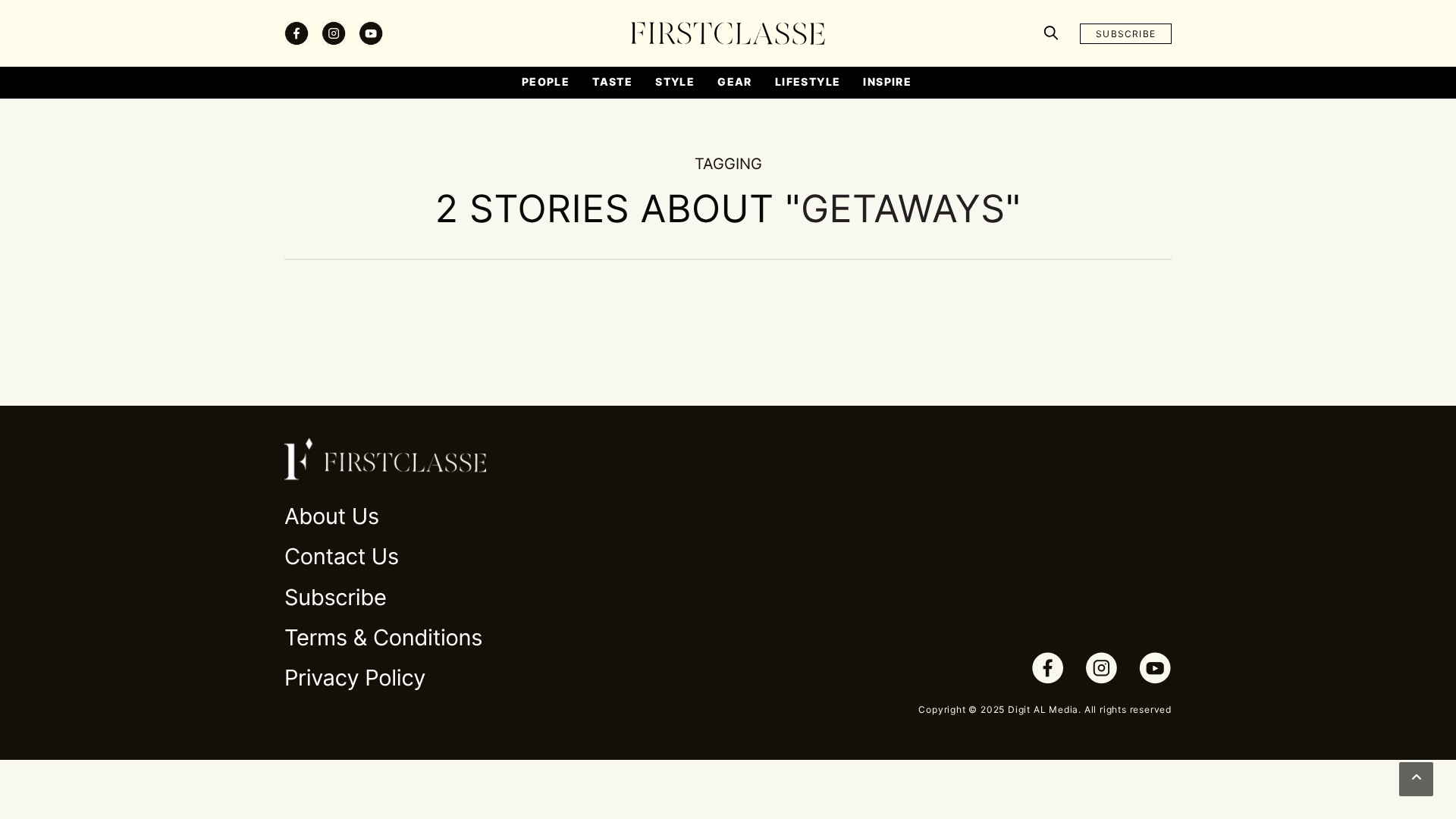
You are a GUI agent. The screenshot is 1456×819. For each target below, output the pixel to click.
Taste (612, 81)
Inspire (887, 81)
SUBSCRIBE (1126, 33)
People (546, 81)
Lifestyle (808, 81)
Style (675, 81)
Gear (734, 81)
